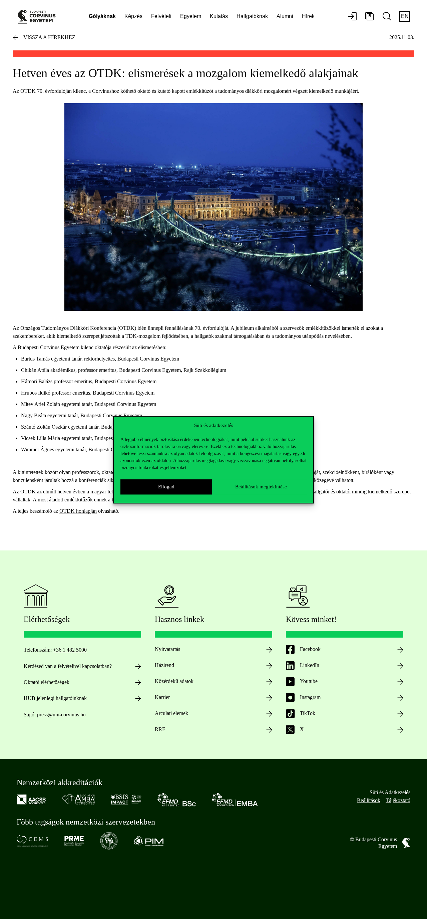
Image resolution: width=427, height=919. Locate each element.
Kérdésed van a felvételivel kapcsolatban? (68, 666)
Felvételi (161, 16)
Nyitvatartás (167, 649)
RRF (160, 729)
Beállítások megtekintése (261, 486)
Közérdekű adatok (174, 681)
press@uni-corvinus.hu (61, 714)
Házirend (164, 665)
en (405, 16)
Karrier (162, 697)
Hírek (308, 16)
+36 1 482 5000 (70, 650)
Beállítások (368, 800)
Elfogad (166, 486)
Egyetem (190, 16)
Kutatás (219, 16)
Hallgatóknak (252, 16)
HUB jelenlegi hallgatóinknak (55, 698)
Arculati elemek (171, 713)
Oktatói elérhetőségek (46, 682)
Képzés (133, 16)
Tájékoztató (398, 800)
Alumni (285, 16)
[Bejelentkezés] (352, 16)
